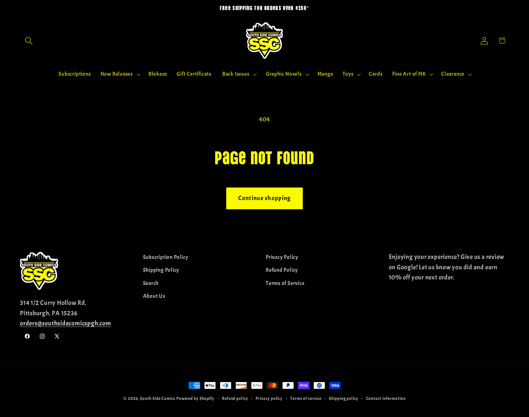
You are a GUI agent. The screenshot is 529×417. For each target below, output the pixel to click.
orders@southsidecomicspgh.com (65, 323)
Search (151, 283)
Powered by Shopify (195, 398)
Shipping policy (343, 398)
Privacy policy (269, 398)
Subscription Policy (165, 257)
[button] (28, 40)
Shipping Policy (161, 270)
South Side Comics (157, 398)
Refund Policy (282, 270)
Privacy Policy (282, 257)
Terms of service (305, 398)
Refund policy (235, 398)
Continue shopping (264, 198)
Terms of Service (285, 283)
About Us (154, 296)
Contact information (386, 398)
